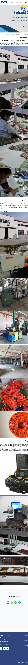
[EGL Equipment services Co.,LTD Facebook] (1, 648)
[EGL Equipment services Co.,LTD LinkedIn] (7, 648)
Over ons (6, 34)
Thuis (1, 34)
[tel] (23, 602)
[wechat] (15, 602)
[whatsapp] (12, 602)
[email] (8, 602)
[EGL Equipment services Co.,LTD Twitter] (4, 648)
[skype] (19, 602)
